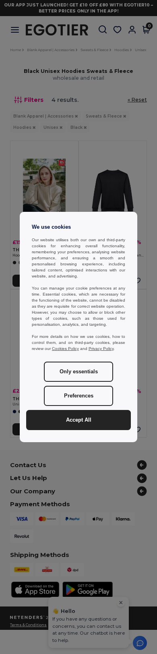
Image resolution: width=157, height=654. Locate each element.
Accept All (78, 420)
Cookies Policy (65, 348)
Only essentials (79, 372)
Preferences (78, 396)
